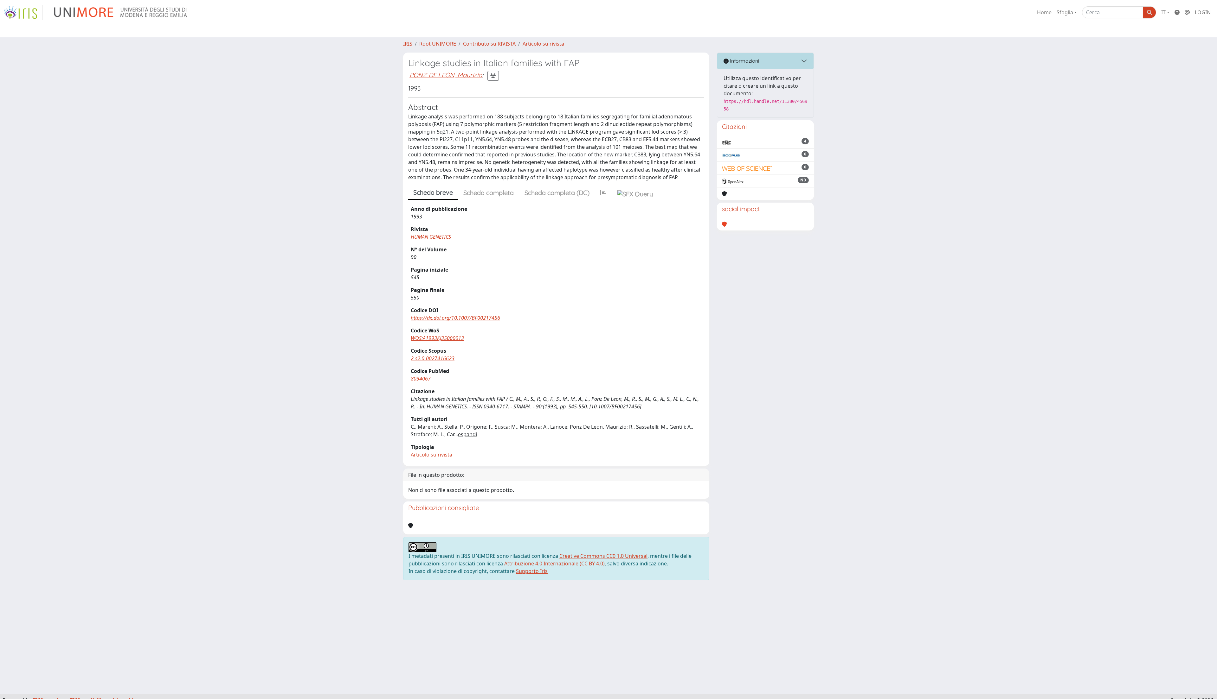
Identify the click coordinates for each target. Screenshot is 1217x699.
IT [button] (1163, 12)
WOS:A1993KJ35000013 (437, 338)
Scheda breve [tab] (433, 192)
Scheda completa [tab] (488, 193)
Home (1044, 12)
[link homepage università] (121, 12)
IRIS (407, 43)
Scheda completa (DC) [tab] (557, 193)
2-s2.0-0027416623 (432, 358)
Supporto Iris (532, 571)
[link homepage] (23, 12)
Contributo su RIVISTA (489, 43)
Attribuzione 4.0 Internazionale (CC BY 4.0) (554, 563)
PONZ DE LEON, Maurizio (445, 75)
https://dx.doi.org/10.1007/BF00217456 (455, 317)
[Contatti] (1187, 12)
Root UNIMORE (437, 43)
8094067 (421, 378)
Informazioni (744, 61)
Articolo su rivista (543, 43)
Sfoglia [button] (1065, 12)
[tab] (603, 192)
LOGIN (1203, 12)
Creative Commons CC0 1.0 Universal (603, 555)
